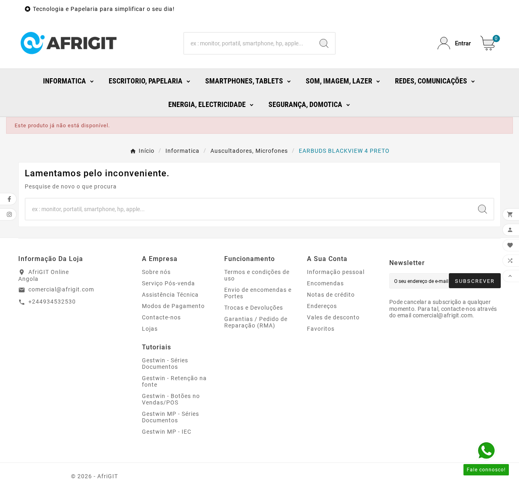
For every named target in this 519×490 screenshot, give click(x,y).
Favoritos (321, 328)
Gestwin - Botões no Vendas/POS (171, 399)
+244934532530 (52, 301)
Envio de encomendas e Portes (258, 293)
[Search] (324, 43)
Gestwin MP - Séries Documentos (170, 417)
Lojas (150, 328)
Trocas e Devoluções (253, 307)
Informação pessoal (336, 272)
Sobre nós (156, 272)
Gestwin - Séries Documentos (165, 363)
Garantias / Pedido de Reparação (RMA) (255, 322)
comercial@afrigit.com (61, 289)
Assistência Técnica (170, 294)
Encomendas (325, 283)
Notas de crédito (331, 294)
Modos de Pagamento (173, 306)
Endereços (322, 306)
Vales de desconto (333, 317)
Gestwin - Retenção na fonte (174, 381)
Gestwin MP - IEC (166, 431)
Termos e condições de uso (257, 275)
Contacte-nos (161, 317)
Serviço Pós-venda (168, 283)
